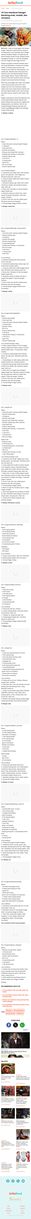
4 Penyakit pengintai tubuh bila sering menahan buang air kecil (22, 1207)
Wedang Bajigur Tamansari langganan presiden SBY (22, 1163)
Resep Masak (10, 1054)
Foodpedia (18, 1116)
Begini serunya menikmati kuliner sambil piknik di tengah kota (7, 1185)
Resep (7, 8)
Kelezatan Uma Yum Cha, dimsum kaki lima (7, 1162)
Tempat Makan (19, 1138)
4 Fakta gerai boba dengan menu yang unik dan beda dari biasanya (23, 1120)
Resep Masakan (19, 1051)
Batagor (9, 1051)
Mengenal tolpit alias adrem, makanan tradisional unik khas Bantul (22, 1185)
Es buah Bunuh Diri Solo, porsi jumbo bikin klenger (8, 1119)
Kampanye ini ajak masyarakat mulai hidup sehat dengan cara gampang (6, 1207)
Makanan (20, 1054)
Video (2, 1116)
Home (3, 8)
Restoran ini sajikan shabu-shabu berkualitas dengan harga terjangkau (21, 1142)
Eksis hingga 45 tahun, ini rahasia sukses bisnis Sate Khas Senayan (8, 1141)
